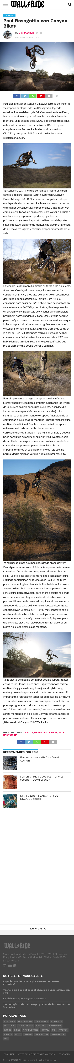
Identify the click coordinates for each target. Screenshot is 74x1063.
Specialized (41, 1021)
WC (6, 1039)
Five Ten (63, 1030)
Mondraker (57, 1034)
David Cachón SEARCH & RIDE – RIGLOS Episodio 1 (40, 797)
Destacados (42, 732)
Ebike (54, 732)
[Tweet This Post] (25, 95)
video (18, 1034)
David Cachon (26, 32)
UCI (53, 1030)
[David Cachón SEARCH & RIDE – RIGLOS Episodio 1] (10, 801)
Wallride (9, 1026)
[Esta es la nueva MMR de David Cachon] (10, 763)
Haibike (28, 1034)
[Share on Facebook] (16, 95)
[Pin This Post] (41, 95)
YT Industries (30, 1030)
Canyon (28, 732)
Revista (40, 1026)
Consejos (56, 1021)
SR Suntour (41, 1034)
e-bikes (8, 1034)
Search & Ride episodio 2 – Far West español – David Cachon (42, 778)
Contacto (64, 1054)
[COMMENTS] (57, 95)
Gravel (45, 1030)
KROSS (7, 1030)
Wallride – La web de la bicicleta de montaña (29, 1054)
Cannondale (54, 1026)
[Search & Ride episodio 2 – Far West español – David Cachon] (10, 782)
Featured (9, 1021)
